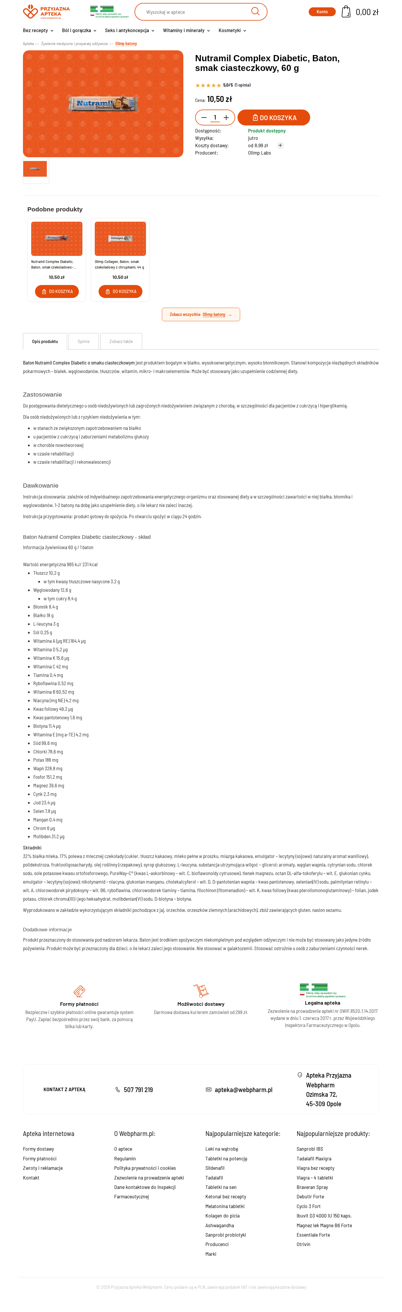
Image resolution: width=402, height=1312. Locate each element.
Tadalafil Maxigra (314, 1158)
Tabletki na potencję (226, 1158)
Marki (210, 1253)
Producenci (217, 1244)
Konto (322, 11)
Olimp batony (214, 314)
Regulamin (125, 1158)
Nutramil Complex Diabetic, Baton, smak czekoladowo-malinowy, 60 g (52, 264)
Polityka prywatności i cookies (145, 1167)
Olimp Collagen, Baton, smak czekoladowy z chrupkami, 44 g (119, 264)
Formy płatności (40, 1158)
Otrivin (303, 1244)
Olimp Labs (259, 152)
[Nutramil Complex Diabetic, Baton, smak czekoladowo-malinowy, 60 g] (56, 239)
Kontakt (31, 1177)
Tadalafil (214, 1177)
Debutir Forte (310, 1196)
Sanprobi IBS (310, 1148)
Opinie (84, 341)
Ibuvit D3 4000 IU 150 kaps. (324, 1215)
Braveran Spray (312, 1187)
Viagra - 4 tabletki (315, 1177)
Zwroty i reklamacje (43, 1167)
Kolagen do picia (222, 1215)
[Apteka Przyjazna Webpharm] (46, 11)
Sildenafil (215, 1167)
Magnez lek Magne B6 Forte (324, 1225)
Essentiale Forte (313, 1234)
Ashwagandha (219, 1225)
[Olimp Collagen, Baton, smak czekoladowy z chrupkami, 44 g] (120, 239)
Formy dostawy (38, 1148)
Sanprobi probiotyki (225, 1234)
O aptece (123, 1148)
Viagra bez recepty (315, 1167)
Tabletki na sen (221, 1187)
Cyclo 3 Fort (309, 1206)
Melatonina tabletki (225, 1206)
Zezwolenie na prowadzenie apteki (149, 1177)
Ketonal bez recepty (225, 1196)
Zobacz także (121, 341)
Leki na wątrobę (221, 1148)
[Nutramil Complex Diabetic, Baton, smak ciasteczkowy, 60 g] (36, 169)
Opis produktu (45, 341)
